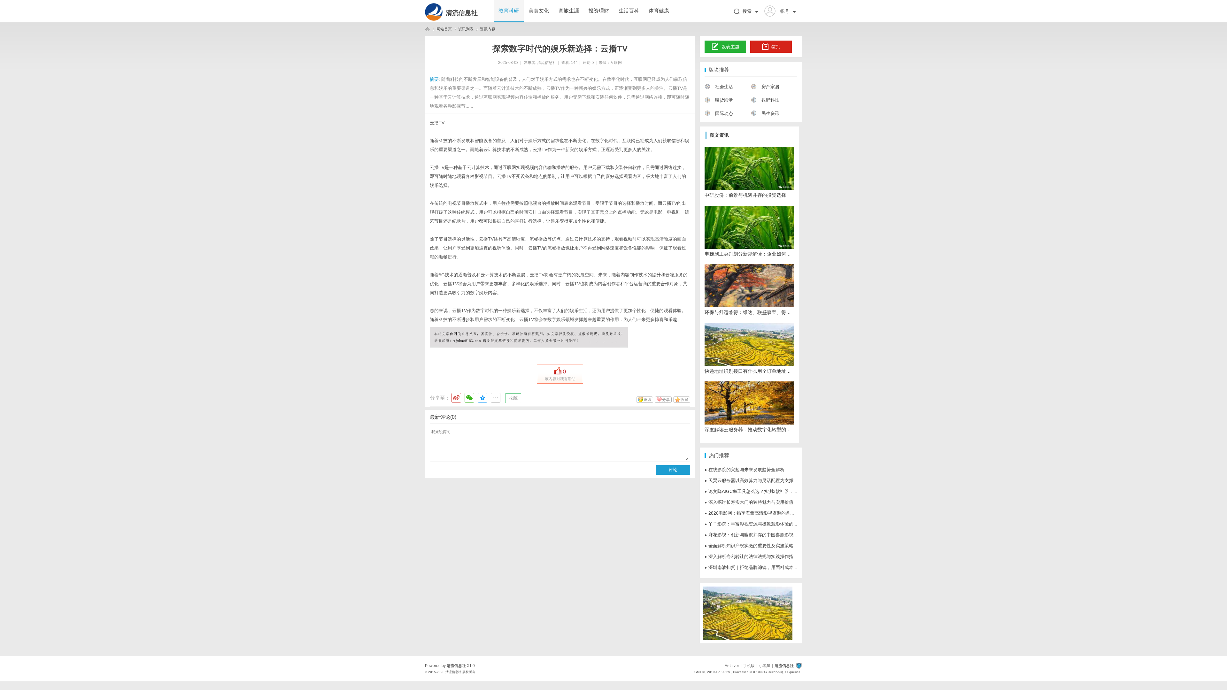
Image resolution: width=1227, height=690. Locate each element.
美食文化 (539, 10)
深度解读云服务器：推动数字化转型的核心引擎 (749, 429)
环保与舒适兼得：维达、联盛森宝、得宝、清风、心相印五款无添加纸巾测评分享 (749, 312)
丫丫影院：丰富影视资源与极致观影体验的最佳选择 (758, 523)
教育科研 (508, 10)
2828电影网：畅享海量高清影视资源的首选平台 (754, 513)
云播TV (437, 122)
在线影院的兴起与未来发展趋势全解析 (744, 469)
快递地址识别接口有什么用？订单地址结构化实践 (749, 371)
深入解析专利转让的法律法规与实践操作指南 (751, 556)
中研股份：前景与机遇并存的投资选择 (745, 195)
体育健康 (659, 10)
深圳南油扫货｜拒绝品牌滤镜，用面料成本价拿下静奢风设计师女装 (774, 567)
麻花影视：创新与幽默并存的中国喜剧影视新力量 (756, 534)
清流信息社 (462, 12)
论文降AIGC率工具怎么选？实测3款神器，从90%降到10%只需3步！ (775, 491)
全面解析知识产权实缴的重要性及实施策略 (749, 545)
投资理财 (599, 10)
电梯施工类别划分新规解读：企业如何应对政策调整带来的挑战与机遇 (749, 254)
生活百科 (629, 10)
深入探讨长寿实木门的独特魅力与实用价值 (749, 502)
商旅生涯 (569, 10)
